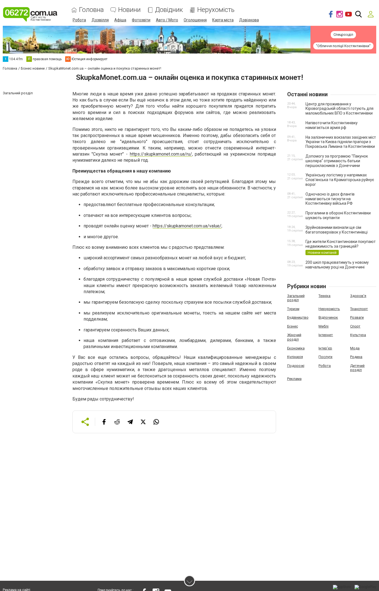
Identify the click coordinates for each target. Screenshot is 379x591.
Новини (129, 10)
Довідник (169, 10)
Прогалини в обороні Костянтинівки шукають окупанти (338, 215)
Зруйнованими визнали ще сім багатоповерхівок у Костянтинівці (336, 229)
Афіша (120, 20)
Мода (355, 348)
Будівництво (298, 317)
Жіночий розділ (294, 337)
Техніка (324, 296)
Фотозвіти (141, 20)
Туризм (293, 309)
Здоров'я (358, 296)
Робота (79, 20)
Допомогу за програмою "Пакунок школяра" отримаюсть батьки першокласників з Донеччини (336, 161)
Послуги (325, 357)
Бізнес (292, 326)
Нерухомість (215, 10)
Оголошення (195, 20)
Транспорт (359, 309)
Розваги (357, 317)
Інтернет (326, 335)
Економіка (296, 348)
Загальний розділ (296, 298)
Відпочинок (328, 317)
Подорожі (295, 366)
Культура (358, 335)
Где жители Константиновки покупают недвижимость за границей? (340, 243)
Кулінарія (295, 357)
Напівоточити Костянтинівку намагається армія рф (331, 125)
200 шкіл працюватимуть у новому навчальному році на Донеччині (337, 264)
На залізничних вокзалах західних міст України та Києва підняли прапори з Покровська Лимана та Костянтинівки (340, 142)
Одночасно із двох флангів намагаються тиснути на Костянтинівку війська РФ (330, 199)
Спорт (355, 326)
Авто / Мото (167, 20)
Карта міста (223, 20)
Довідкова (249, 20)
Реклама (294, 379)
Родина (356, 357)
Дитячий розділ (357, 368)
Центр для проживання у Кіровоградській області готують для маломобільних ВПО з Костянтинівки (339, 109)
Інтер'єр (325, 348)
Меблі (324, 326)
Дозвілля (100, 20)
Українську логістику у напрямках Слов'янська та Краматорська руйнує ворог (339, 180)
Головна (91, 10)
